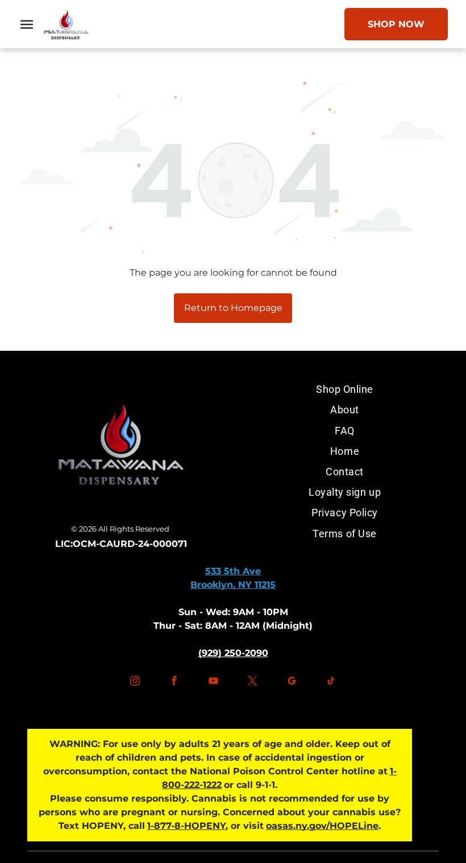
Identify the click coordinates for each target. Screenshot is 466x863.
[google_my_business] (292, 682)
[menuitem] (344, 389)
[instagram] (134, 682)
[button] (26, 24)
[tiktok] (331, 682)
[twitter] (253, 682)
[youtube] (213, 682)
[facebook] (174, 682)
